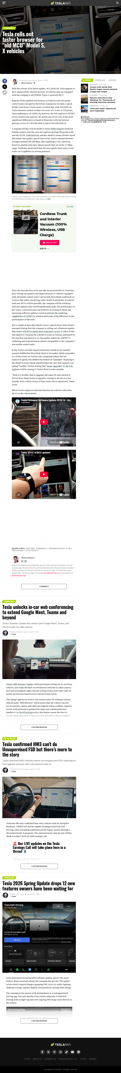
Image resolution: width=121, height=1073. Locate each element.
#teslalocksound (108, 120)
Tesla (69, 548)
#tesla (90, 120)
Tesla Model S (18, 550)
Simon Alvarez (26, 83)
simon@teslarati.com (51, 573)
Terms (83, 1059)
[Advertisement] (44, 272)
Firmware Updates (57, 548)
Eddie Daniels (57, 128)
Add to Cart (51, 243)
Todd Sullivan (32, 135)
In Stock (70, 206)
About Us (37, 1059)
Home (27, 1059)
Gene (14, 634)
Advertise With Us (68, 1059)
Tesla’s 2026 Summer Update (19, 684)
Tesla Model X (32, 550)
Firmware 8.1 (42, 548)
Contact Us (50, 1059)
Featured (31, 548)
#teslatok (97, 120)
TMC (48, 199)
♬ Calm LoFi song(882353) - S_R (93, 122)
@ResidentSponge (19, 576)
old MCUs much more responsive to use (41, 331)
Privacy (93, 1059)
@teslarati (85, 117)
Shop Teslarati (23, 206)
